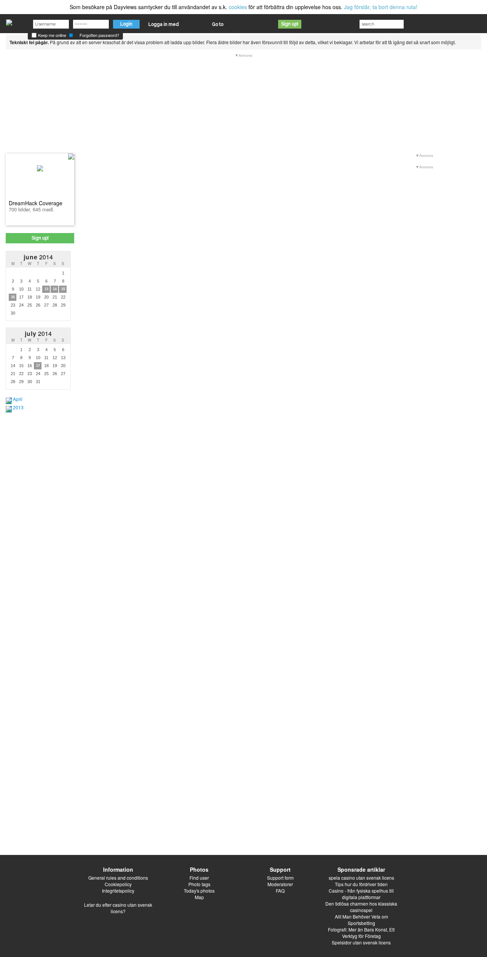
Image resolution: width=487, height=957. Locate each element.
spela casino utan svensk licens (361, 877)
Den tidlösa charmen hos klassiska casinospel (361, 906)
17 (38, 365)
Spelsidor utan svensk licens (361, 942)
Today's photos (199, 890)
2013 (18, 407)
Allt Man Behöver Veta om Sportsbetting (361, 919)
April (17, 399)
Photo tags (199, 884)
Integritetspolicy (118, 890)
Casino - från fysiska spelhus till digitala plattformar (361, 893)
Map (199, 897)
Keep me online (51, 35)
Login (126, 24)
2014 (38, 256)
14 (55, 289)
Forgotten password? (99, 35)
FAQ (280, 890)
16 (13, 297)
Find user (199, 877)
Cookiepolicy (118, 884)
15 (63, 289)
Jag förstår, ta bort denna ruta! (380, 7)
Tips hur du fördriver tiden (361, 884)
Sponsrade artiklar (361, 869)
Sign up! (289, 24)
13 (46, 289)
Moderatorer (280, 884)
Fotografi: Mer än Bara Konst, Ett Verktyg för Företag (361, 932)
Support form (280, 877)
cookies (238, 7)
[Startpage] (9, 20)
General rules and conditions (118, 877)
